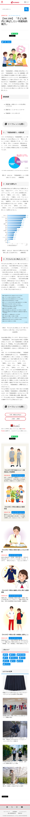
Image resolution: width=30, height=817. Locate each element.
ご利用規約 (14, 811)
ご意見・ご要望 (15, 418)
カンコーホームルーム (14, 15)
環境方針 (20, 813)
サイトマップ (7, 811)
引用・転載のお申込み (15, 414)
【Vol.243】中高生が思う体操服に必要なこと (15, 634)
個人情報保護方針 (12, 813)
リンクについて (22, 811)
